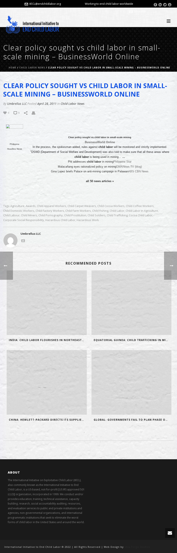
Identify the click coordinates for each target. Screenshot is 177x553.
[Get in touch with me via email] (23, 241)
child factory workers (50, 210)
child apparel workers (51, 206)
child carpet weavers (82, 206)
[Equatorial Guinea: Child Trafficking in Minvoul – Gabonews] (132, 302)
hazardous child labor (60, 220)
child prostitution (75, 215)
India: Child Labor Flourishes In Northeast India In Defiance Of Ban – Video (48, 340)
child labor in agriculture (142, 210)
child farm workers (78, 210)
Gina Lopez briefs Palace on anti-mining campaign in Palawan (89, 171)
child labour (11, 215)
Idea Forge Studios (137, 546)
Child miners (29, 215)
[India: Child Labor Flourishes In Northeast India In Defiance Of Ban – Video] (47, 302)
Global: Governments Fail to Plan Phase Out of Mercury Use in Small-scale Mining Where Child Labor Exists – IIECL (133, 420)
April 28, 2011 (47, 104)
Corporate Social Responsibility (23, 220)
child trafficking (117, 215)
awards (31, 206)
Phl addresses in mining (90, 161)
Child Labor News (32, 67)
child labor (117, 210)
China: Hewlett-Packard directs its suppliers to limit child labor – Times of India (48, 420)
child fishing (100, 210)
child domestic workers (18, 210)
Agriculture (17, 206)
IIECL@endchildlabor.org (45, 4)
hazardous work (88, 220)
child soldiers (97, 215)
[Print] (36, 112)
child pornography (50, 215)
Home (12, 67)
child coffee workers (140, 206)
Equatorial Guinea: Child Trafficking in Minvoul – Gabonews (133, 340)
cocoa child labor (140, 215)
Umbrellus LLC (17, 104)
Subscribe (140, 11)
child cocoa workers (111, 206)
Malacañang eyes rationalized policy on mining (87, 166)
